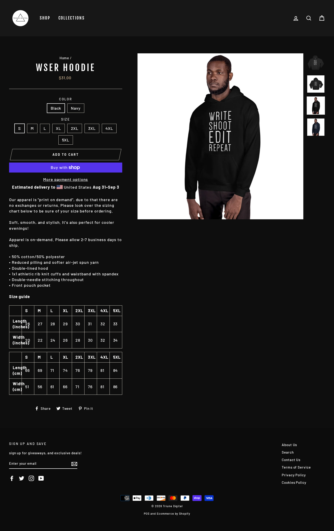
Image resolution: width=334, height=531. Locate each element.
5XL (66, 139)
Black (56, 108)
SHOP (45, 17)
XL (58, 128)
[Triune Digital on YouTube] (41, 478)
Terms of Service (296, 467)
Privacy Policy (294, 475)
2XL (75, 128)
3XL (92, 128)
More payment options (65, 179)
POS (147, 513)
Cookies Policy (294, 482)
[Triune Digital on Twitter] (21, 478)
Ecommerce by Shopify (173, 513)
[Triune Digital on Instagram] (31, 478)
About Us (289, 445)
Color (65, 99)
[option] (220, 136)
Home (64, 58)
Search (288, 452)
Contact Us (291, 460)
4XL (109, 128)
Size (65, 119)
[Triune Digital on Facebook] (12, 478)
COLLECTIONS (71, 17)
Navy (76, 108)
